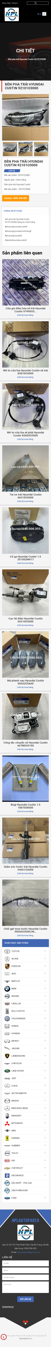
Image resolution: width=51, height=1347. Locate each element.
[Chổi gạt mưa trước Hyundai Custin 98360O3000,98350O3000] (25, 902)
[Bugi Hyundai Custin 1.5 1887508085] (25, 778)
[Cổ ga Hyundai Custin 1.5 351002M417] (25, 530)
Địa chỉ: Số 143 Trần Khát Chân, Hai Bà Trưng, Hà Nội (25, 1245)
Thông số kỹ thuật (13, 211)
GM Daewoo (17, 1175)
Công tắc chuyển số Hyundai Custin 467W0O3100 (25, 744)
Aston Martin (18, 1093)
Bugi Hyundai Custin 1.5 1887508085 (25, 806)
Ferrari (15, 1138)
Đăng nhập (6, 3)
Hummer (15, 1145)
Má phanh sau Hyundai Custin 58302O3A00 (25, 682)
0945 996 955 (30, 1248)
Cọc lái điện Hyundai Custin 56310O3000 (25, 620)
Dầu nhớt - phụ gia (21, 1183)
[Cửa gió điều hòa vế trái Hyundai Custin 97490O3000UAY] (25, 282)
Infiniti (15, 1041)
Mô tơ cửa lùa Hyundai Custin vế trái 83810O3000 (25, 372)
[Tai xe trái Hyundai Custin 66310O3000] (25, 468)
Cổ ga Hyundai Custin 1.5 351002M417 (25, 558)
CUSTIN (31, 56)
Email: (25, 1252)
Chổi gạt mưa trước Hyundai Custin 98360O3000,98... (25, 930)
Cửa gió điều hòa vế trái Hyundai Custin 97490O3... (25, 310)
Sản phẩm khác (19, 1190)
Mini (13, 1130)
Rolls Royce (18, 1011)
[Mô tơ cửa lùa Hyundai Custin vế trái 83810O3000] (25, 344)
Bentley (15, 981)
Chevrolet (17, 1168)
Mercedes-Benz (19, 1108)
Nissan (15, 996)
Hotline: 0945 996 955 (15, 198)
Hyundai (15, 1033)
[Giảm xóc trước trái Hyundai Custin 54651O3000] (25, 840)
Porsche (16, 966)
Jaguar (15, 1048)
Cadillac (16, 1003)
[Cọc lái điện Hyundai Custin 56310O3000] (25, 592)
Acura (14, 958)
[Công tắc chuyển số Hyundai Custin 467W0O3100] (25, 716)
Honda (14, 1026)
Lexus (14, 1086)
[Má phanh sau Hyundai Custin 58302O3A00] (25, 654)
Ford (14, 1198)
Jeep (13, 1078)
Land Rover (17, 1071)
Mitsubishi (17, 1123)
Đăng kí (15, 3)
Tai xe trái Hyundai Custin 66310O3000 (26, 496)
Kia (13, 1160)
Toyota (15, 951)
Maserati (16, 1115)
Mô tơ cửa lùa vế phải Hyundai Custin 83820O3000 (25, 434)
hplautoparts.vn (25, 1338)
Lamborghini (18, 1056)
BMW (13, 988)
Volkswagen (18, 1018)
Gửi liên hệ (25, 1299)
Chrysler (16, 1063)
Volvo (14, 1153)
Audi (13, 973)
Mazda (15, 1100)
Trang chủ (20, 56)
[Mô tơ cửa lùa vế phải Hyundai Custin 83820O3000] (25, 406)
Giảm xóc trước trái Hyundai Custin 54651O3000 (25, 868)
